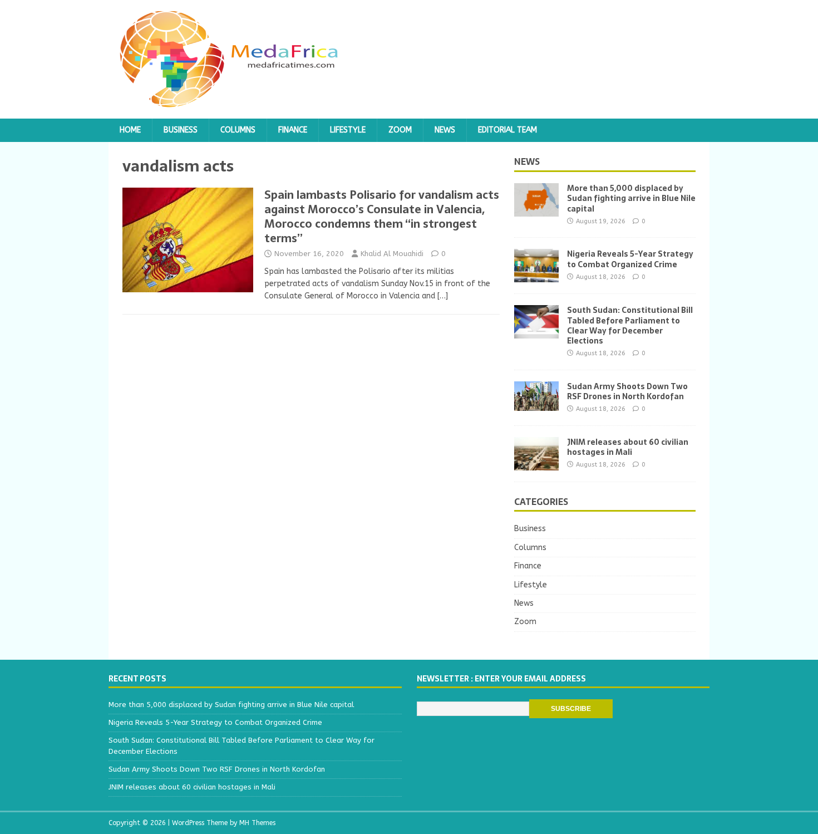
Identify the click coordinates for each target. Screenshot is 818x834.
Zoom (400, 130)
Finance (292, 130)
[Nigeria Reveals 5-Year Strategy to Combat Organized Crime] (536, 276)
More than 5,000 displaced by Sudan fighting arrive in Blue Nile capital (631, 198)
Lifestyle (348, 130)
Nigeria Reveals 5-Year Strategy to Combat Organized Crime (630, 259)
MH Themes (257, 823)
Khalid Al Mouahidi (392, 253)
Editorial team (507, 130)
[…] (442, 296)
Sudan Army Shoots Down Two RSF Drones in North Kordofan (627, 391)
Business (181, 130)
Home (130, 130)
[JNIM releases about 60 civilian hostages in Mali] (536, 463)
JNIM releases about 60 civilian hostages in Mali (627, 447)
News (445, 130)
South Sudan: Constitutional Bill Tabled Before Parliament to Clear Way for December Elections (630, 325)
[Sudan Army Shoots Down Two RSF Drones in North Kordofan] (536, 404)
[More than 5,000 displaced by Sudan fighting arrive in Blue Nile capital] (536, 210)
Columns (237, 130)
